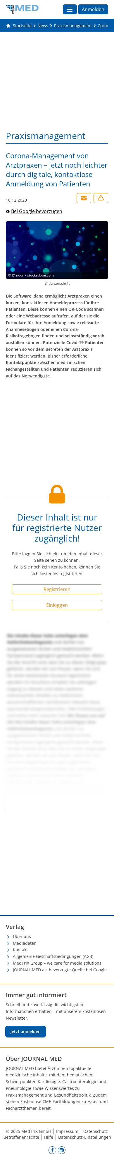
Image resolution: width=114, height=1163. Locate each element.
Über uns (22, 936)
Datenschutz (95, 1131)
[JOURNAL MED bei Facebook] (52, 1150)
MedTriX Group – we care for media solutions (57, 963)
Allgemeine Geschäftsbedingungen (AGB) (53, 956)
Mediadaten (25, 943)
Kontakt (20, 949)
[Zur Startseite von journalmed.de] (22, 9)
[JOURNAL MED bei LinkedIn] (61, 1150)
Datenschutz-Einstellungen (84, 1137)
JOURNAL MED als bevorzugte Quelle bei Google (60, 970)
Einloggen (57, 605)
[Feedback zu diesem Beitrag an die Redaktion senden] (101, 198)
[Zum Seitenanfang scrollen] (103, 1152)
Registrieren (57, 589)
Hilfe (48, 1137)
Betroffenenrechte (21, 1137)
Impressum (67, 1131)
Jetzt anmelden (26, 1031)
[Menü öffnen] (70, 9)
